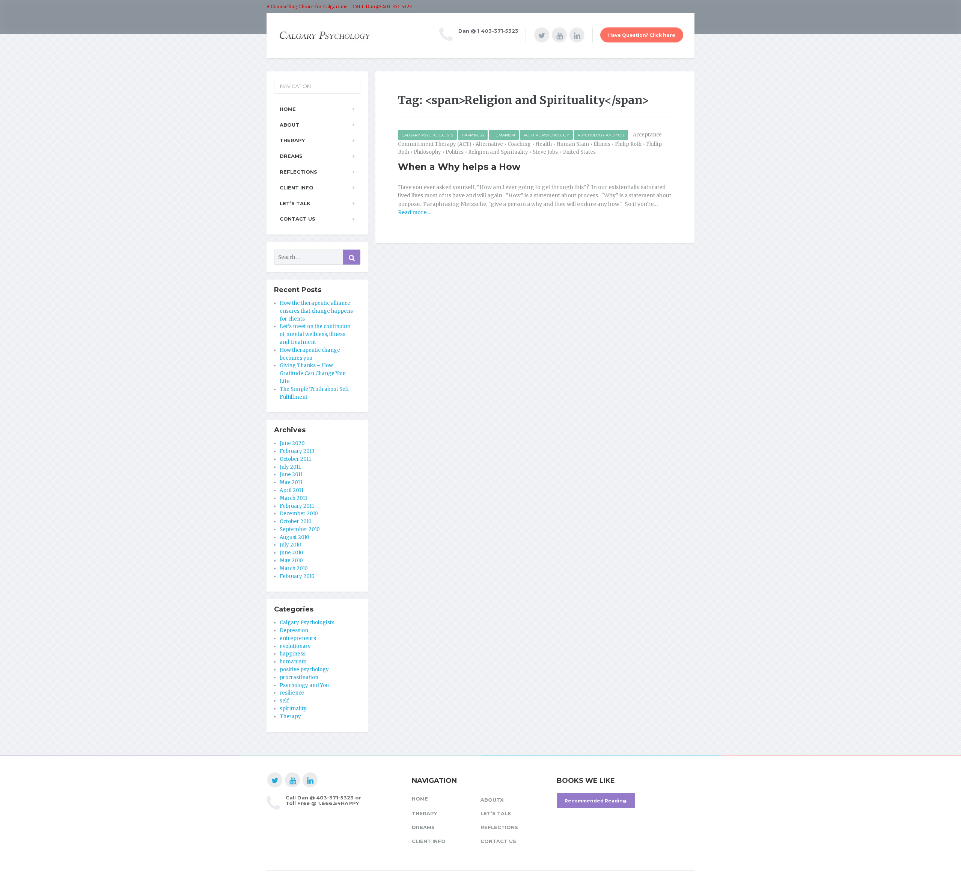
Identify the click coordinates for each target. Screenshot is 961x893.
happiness (473, 135)
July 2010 (290, 545)
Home (288, 109)
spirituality (293, 708)
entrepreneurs (298, 638)
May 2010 (291, 560)
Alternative (489, 144)
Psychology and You (601, 135)
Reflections (298, 172)
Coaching (519, 144)
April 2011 (291, 490)
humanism (504, 135)
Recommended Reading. (596, 801)
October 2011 (295, 459)
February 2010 (297, 576)
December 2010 (299, 513)
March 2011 (293, 498)
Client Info (296, 188)
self (284, 701)
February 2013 (297, 451)
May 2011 (291, 482)
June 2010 (291, 552)
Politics (455, 152)
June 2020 (292, 443)
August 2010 (294, 537)
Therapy (292, 140)
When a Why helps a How (459, 166)
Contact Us (297, 219)
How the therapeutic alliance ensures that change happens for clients (316, 311)
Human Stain (572, 144)
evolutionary (295, 646)
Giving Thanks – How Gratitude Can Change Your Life (313, 373)
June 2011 (291, 474)
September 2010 (300, 529)
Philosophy (427, 152)
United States (579, 152)
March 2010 (294, 568)
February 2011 (297, 506)
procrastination (299, 677)
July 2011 (290, 467)
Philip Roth (628, 144)
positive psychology (546, 135)
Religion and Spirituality (498, 152)
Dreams (291, 156)
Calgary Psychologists (427, 135)
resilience (292, 693)
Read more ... (414, 212)
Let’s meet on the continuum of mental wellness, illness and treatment (315, 334)
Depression (294, 630)
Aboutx (491, 800)
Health (543, 144)
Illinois (601, 144)
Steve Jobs (545, 152)
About (289, 125)
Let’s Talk (295, 203)
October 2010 (296, 521)
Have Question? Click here (641, 35)
